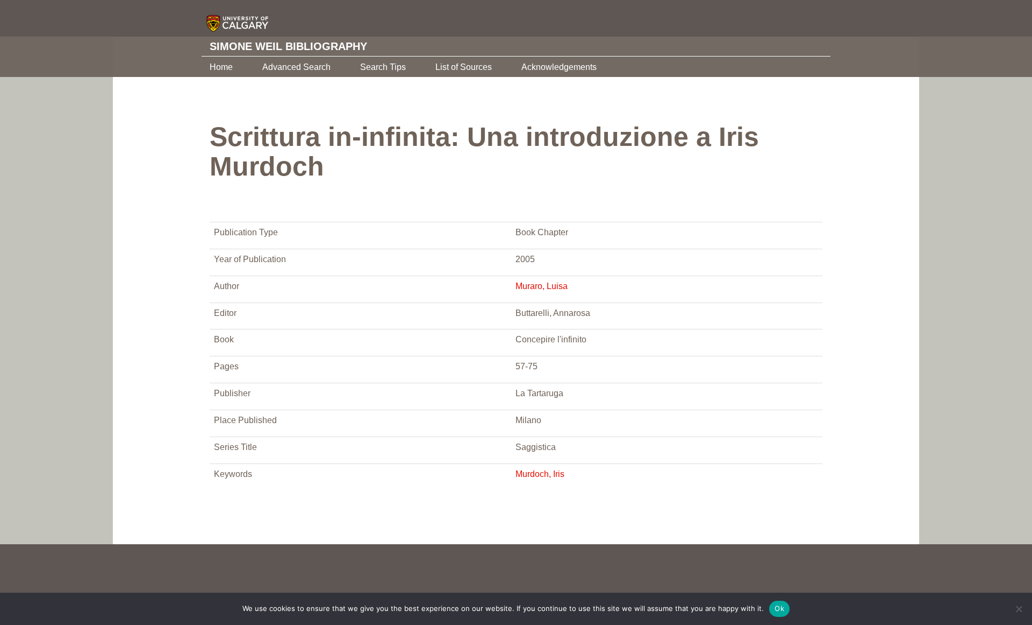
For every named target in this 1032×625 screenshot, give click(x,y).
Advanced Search (296, 67)
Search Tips (383, 67)
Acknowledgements (559, 67)
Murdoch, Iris (539, 474)
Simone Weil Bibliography (288, 46)
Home (221, 67)
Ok (779, 608)
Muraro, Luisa (541, 286)
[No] (1018, 608)
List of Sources (463, 67)
